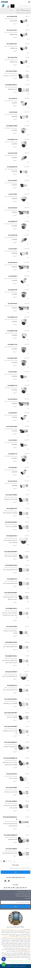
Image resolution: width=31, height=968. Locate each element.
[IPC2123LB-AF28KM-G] (24, 853)
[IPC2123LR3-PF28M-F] (24, 76)
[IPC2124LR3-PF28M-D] (24, 500)
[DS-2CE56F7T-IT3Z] (24, 349)
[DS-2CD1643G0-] (24, 117)
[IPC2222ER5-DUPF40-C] (24, 90)
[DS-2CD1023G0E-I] (24, 185)
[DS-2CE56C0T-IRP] (24, 295)
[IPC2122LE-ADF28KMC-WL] (24, 763)
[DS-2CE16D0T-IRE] (24, 240)
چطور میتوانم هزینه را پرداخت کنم (23, 896)
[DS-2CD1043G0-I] (24, 445)
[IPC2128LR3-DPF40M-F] (24, 527)
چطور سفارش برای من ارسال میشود (22, 894)
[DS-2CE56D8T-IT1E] (24, 390)
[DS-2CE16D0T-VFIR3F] (24, 431)
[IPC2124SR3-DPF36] (24, 21)
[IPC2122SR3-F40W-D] (24, 631)
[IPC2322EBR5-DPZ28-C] (24, 661)
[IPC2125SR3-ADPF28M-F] (24, 556)
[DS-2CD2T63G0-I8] (24, 213)
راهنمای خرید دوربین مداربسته (23, 891)
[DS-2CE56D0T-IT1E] (24, 322)
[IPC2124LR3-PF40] (24, 62)
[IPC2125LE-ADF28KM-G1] (24, 747)
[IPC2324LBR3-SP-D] (24, 690)
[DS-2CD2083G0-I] (24, 472)
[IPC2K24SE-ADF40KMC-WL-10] (24, 822)
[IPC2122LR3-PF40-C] (24, 35)
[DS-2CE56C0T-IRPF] (24, 363)
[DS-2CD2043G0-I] (24, 281)
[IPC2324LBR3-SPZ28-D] (24, 647)
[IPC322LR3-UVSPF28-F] (24, 676)
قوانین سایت (27, 898)
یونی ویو (27, 16)
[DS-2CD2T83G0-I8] (24, 404)
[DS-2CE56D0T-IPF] (24, 226)
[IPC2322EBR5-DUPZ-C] (24, 613)
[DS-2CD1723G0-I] (24, 199)
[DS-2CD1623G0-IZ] (24, 486)
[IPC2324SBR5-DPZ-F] (24, 513)
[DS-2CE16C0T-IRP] (24, 158)
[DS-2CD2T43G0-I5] (24, 308)
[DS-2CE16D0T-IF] (24, 103)
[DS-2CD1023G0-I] (24, 377)
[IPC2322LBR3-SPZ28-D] (24, 570)
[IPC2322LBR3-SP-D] (24, 584)
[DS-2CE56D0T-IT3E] (24, 144)
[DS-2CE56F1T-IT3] (24, 459)
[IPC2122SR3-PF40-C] (24, 49)
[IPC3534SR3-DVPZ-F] (24, 541)
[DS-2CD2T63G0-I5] (24, 267)
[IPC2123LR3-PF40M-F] (24, 792)
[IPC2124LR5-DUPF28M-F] (24, 731)
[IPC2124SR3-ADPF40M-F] (24, 717)
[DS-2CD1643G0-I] (24, 254)
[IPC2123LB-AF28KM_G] (24, 806)
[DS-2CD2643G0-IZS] (24, 172)
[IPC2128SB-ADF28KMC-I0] (24, 840)
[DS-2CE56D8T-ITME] (24, 336)
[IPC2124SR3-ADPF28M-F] (24, 597)
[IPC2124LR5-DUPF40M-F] (24, 704)
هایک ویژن (27, 98)
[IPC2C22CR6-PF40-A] (24, 779)
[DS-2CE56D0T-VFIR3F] (24, 131)
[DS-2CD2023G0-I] (24, 418)
